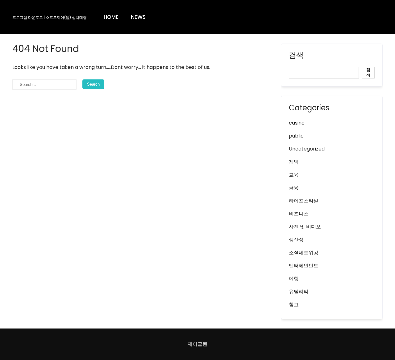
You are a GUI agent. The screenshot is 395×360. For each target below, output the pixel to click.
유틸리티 (299, 291)
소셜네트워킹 (303, 252)
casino (297, 122)
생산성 (296, 239)
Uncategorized (307, 148)
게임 (294, 161)
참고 (294, 304)
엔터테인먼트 (303, 265)
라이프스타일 (303, 200)
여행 (294, 278)
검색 (296, 56)
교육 (294, 174)
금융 (294, 187)
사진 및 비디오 (305, 226)
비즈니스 (299, 213)
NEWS (138, 17)
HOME (111, 17)
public (296, 135)
